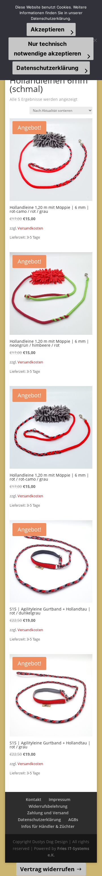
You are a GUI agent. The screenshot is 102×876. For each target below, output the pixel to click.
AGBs (73, 819)
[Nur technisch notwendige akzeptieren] (95, 40)
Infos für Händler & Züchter (48, 826)
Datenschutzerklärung (39, 819)
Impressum (59, 799)
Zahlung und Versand (48, 812)
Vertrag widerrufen (47, 869)
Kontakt (33, 799)
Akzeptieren (47, 29)
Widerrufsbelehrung (48, 806)
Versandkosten (30, 228)
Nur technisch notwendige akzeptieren (47, 48)
